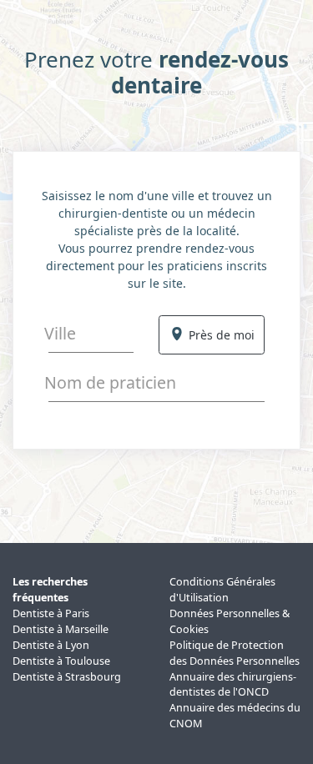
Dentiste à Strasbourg (67, 677)
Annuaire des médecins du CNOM (234, 716)
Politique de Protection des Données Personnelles (234, 653)
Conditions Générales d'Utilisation (222, 590)
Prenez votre (156, 72)
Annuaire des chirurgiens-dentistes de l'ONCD (232, 685)
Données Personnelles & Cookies (229, 621)
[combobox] (91, 334)
